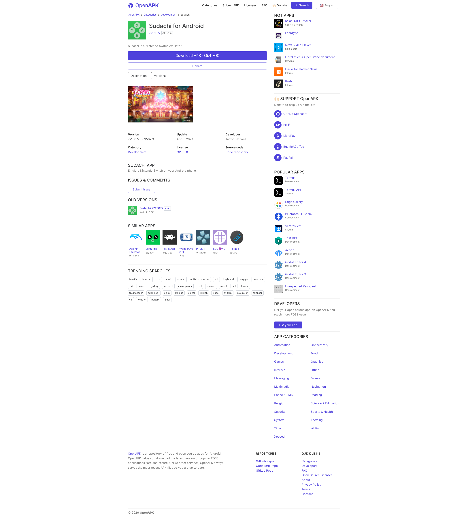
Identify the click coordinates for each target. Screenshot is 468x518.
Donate (197, 66)
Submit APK (231, 5)
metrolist (168, 286)
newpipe (243, 279)
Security (280, 411)
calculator (242, 293)
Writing (315, 428)
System (279, 420)
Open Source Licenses (317, 475)
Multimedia (281, 386)
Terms (306, 489)
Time (277, 428)
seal (199, 286)
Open (147, 5)
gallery (154, 286)
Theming (317, 420)
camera (142, 286)
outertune (258, 279)
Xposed (279, 436)
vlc (130, 299)
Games (279, 361)
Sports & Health (322, 411)
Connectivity (319, 345)
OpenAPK (133, 14)
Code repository (236, 152)
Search (304, 5)
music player (185, 286)
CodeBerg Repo (267, 466)
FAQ (264, 5)
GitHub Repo (265, 461)
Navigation (318, 386)
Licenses (250, 5)
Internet (279, 370)
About (306, 480)
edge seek (153, 293)
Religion (279, 403)
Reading (316, 395)
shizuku (228, 293)
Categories (210, 5)
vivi (131, 286)
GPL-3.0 (182, 152)
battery (155, 299)
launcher (146, 279)
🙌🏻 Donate (279, 5)
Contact (307, 494)
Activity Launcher (200, 279)
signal (191, 293)
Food (314, 353)
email (167, 299)
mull (234, 286)
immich (204, 293)
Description (139, 75)
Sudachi (160, 25)
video (216, 293)
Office (315, 370)
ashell (223, 286)
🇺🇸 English (327, 5)
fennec (244, 286)
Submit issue (141, 189)
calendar (257, 293)
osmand (211, 286)
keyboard (228, 279)
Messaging (281, 378)
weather (141, 299)
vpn (158, 279)
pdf (216, 279)
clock (167, 293)
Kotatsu (181, 279)
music (168, 279)
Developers (309, 466)
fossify (133, 279)
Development (168, 14)
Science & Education (325, 403)
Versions (160, 75)
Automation (282, 345)
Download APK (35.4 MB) (197, 55)
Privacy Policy (311, 484)
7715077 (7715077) (141, 139)
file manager (136, 293)
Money (315, 378)
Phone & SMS (283, 395)
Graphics (317, 361)
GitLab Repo (264, 470)
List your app (288, 325)
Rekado (179, 293)
